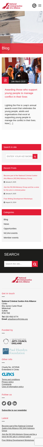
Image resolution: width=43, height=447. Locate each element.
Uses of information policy (13, 387)
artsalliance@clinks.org (18, 319)
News (6, 224)
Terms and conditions (11, 379)
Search (35, 156)
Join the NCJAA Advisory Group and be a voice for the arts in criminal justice (21, 188)
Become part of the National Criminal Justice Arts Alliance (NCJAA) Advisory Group (20, 177)
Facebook (9, 403)
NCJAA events (11, 233)
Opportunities (10, 228)
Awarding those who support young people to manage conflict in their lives (21, 93)
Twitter (4, 403)
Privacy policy (8, 382)
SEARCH (11, 254)
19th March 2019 (18, 81)
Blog (6, 219)
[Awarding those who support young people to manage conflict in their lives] (21, 70)
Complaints (6, 384)
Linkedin (15, 403)
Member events (11, 237)
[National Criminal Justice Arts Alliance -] (12, 5)
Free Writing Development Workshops (18, 199)
